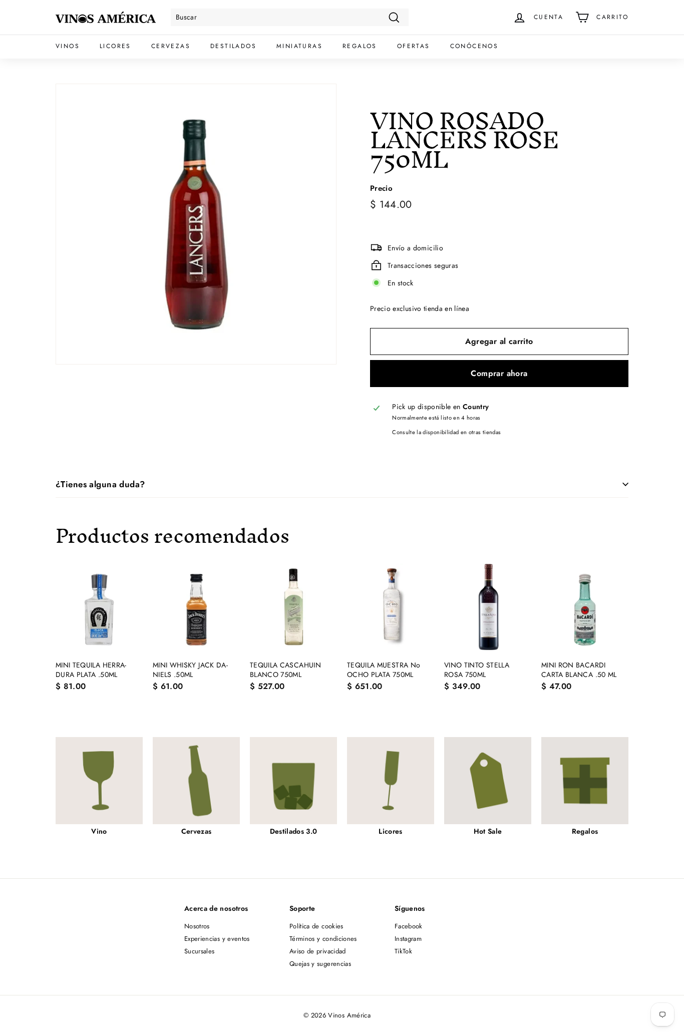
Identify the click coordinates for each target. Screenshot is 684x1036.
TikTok (403, 951)
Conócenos (474, 46)
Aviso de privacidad (317, 951)
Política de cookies (316, 926)
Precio (381, 189)
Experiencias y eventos (217, 938)
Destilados (233, 46)
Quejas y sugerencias (320, 963)
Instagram (408, 938)
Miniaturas (299, 46)
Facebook (409, 926)
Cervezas (170, 46)
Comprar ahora (499, 373)
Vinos (68, 46)
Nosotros (197, 926)
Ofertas (413, 46)
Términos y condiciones (323, 938)
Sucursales (199, 951)
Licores (115, 46)
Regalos (360, 46)
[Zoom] (196, 224)
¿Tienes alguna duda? (100, 484)
